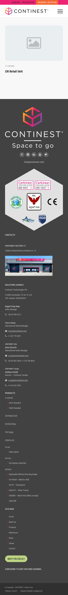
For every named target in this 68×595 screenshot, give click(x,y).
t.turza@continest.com (17, 331)
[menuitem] (16, 2)
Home (11, 516)
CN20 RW (12, 501)
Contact (12, 548)
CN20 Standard (15, 408)
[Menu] (58, 11)
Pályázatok (28, 2)
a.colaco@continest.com (18, 355)
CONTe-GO (9, 440)
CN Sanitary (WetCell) (17, 463)
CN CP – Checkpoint (17, 485)
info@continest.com (34, 162)
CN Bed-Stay (10, 424)
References (13, 532)
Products (12, 527)
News (11, 538)
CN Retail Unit (14, 71)
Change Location (47, 2)
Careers (15, 2)
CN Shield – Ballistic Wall (19, 479)
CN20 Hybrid (14, 452)
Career (11, 543)
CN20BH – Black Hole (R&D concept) (23, 495)
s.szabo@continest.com (18, 380)
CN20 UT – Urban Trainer (19, 490)
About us (12, 522)
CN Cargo (9, 432)
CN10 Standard (15, 403)
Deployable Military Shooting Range (23, 474)
